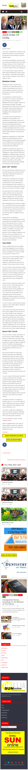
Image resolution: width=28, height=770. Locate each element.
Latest (17, 32)
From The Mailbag (16, 633)
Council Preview (5, 453)
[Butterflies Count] (14, 508)
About (2, 705)
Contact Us (4, 665)
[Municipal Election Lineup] (6, 625)
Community (4, 662)
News (21, 32)
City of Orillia (20, 40)
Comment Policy (4, 717)
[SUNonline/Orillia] (3, 11)
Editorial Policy (4, 715)
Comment (5, 432)
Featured (9, 32)
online (9, 420)
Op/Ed (2, 655)
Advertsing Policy (4, 712)
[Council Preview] (14, 468)
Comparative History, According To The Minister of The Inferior (13, 602)
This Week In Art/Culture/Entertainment (17, 460)
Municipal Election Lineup (18, 625)
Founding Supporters (5, 710)
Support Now (4, 667)
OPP (2, 660)
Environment (4, 657)
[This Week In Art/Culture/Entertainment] (6, 616)
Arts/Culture (4, 648)
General (13, 32)
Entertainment (5, 595)
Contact (2, 707)
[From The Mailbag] (6, 633)
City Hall (4, 32)
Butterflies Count (8, 522)
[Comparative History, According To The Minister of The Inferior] (14, 580)
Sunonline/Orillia (13, 40)
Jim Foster (20, 595)
